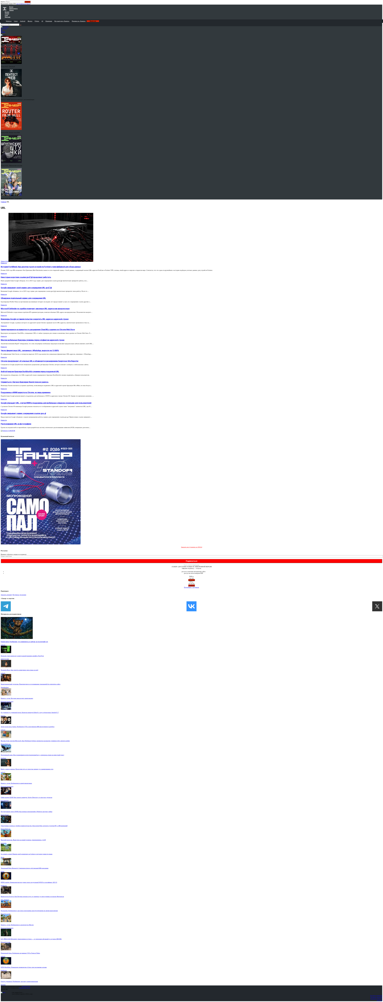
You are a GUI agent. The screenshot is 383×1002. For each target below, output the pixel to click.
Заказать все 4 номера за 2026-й (191, 547)
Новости (4, 263)
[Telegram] (6, 606)
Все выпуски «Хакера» (61, 21)
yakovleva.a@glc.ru (24, 988)
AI (42, 21)
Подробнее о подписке (191, 587)
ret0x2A (3, 645)
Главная (3, 202)
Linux (16, 21)
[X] (377, 606)
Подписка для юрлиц (19, 595)
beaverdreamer (5, 800)
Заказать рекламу (6, 595)
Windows (9, 21)
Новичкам (48, 21)
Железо (30, 21)
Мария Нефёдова (5, 744)
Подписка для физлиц (376, 995)
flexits (2, 857)
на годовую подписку (23, 3)
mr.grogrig (3, 843)
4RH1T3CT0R (5, 659)
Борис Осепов (5, 814)
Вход (381, 3)
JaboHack (3, 758)
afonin (2, 871)
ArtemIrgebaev (5, 687)
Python (37, 21)
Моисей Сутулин (5, 914)
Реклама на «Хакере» (79, 21)
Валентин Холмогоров (7, 701)
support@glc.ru (26, 986)
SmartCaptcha (196, 565)
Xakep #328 (4, 261)
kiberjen (3, 715)
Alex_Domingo (5, 899)
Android (22, 21)
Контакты (379, 1000)
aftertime (3, 984)
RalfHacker (4, 885)
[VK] (191, 606)
